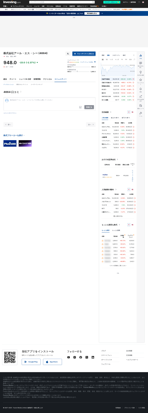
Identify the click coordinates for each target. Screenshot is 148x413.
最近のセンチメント (22, 84)
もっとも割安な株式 (109, 225)
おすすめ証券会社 (109, 159)
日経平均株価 (106, 79)
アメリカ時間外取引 (41, 9)
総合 (5, 79)
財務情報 (37, 79)
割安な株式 (116, 9)
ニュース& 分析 (25, 79)
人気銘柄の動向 (108, 189)
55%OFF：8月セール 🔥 (112, 2)
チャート (13, 79)
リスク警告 (141, 408)
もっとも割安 (106, 230)
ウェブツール (105, 364)
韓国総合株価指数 (107, 86)
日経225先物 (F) (106, 82)
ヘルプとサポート (132, 360)
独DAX (104, 93)
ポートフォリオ (106, 360)
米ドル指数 (105, 100)
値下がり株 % (126, 117)
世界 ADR (58, 9)
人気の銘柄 (105, 117)
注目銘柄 (105, 112)
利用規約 (118, 408)
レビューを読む (132, 176)
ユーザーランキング (36, 84)
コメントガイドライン (9, 113)
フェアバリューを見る (86, 62)
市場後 (51, 9)
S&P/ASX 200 (106, 96)
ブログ (103, 351)
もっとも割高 (116, 230)
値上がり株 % (115, 117)
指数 (108, 55)
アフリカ (109, 9)
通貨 (103, 55)
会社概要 (129, 351)
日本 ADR (65, 9)
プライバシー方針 (129, 408)
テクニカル (47, 79)
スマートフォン (106, 355)
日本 (24, 9)
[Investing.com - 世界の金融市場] (12, 2)
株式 (6, 9)
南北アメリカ (74, 9)
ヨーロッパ (83, 9)
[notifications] (139, 2)
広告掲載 (129, 355)
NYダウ (104, 89)
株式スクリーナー (82, 6)
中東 (89, 9)
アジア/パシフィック (99, 9)
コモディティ (116, 55)
